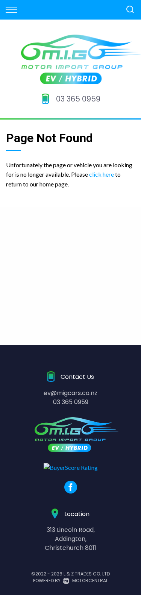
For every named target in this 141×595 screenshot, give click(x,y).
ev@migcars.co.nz (70, 393)
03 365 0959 (78, 99)
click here (101, 174)
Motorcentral (90, 580)
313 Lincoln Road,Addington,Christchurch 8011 (70, 538)
